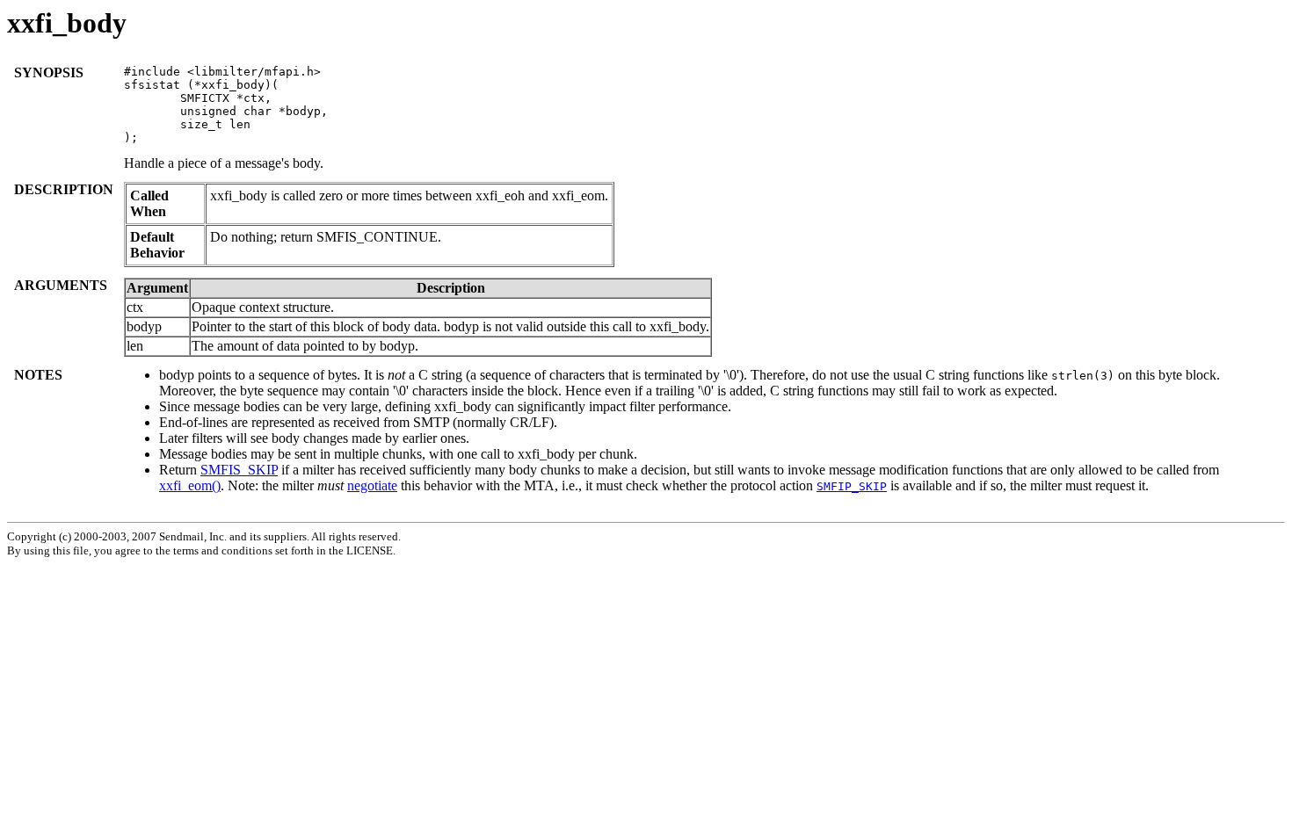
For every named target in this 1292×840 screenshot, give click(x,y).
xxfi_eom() (190, 485)
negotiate (372, 485)
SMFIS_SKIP (239, 469)
